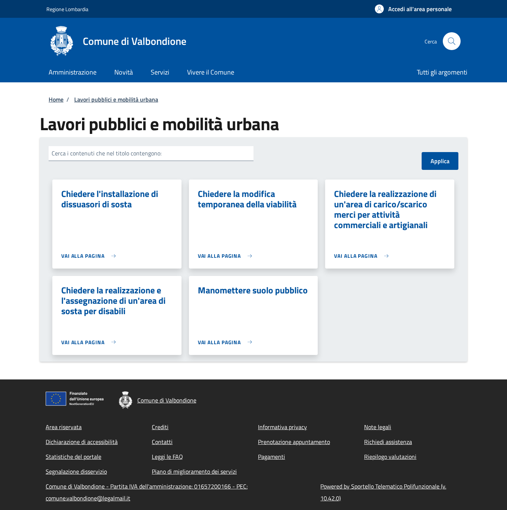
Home (56, 99)
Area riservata (64, 426)
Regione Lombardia (67, 9)
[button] (413, 9)
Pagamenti (271, 456)
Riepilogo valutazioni (390, 456)
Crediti (160, 426)
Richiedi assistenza (388, 441)
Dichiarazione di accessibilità (82, 441)
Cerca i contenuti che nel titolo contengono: (106, 153)
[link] (90, 256)
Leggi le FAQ (167, 456)
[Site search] (452, 41)
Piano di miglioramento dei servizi (194, 471)
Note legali (377, 426)
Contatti (162, 441)
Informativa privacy (282, 426)
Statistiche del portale (73, 456)
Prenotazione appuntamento (294, 441)
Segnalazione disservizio (76, 471)
